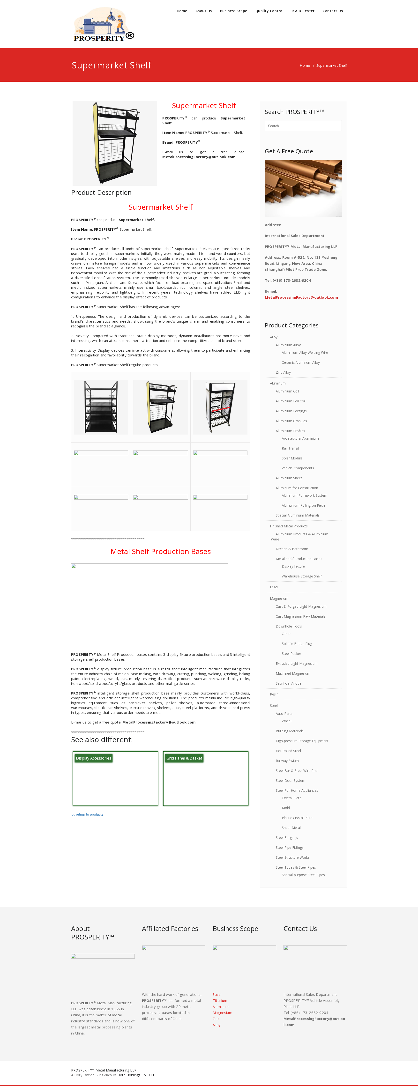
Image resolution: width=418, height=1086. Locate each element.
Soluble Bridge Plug (297, 643)
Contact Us (333, 10)
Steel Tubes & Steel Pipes (296, 867)
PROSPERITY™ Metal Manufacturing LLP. (104, 1070)
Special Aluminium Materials (298, 515)
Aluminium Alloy (288, 345)
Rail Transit (290, 448)
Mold (286, 807)
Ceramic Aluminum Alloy (301, 362)
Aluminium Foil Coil (291, 401)
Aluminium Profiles (290, 430)
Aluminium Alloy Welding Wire (305, 352)
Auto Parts (284, 713)
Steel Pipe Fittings (290, 847)
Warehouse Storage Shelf (302, 576)
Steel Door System (290, 780)
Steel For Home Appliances (297, 790)
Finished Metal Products (289, 526)
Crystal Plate (291, 798)
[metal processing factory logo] (103, 24)
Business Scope (233, 10)
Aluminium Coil (287, 391)
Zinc (216, 1018)
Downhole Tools (289, 626)
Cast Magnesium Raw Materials (300, 616)
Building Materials (290, 731)
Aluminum (278, 383)
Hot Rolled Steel (288, 750)
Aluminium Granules (291, 421)
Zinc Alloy (283, 372)
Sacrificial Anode (288, 683)
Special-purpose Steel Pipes (303, 874)
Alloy (273, 337)
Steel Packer (291, 653)
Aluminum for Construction (297, 488)
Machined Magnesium (293, 673)
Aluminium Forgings (291, 411)
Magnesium (279, 598)
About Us (203, 10)
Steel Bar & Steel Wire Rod (297, 770)
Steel (274, 705)
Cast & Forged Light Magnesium (301, 606)
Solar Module (292, 458)
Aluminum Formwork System (304, 495)
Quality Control (269, 10)
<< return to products (87, 814)
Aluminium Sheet (289, 478)
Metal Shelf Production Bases (299, 558)
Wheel (286, 721)
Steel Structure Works (293, 857)
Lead (274, 587)
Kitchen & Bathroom (292, 549)
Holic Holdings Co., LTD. (137, 1075)
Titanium (220, 1000)
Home (182, 10)
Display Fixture (293, 566)
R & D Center (303, 10)
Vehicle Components (298, 468)
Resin (274, 694)
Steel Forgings (287, 837)
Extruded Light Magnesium (297, 663)
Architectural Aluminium (300, 438)
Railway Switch (287, 760)
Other (286, 633)
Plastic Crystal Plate (297, 817)
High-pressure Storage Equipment (302, 741)
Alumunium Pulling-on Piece (303, 505)
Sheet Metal (291, 827)
